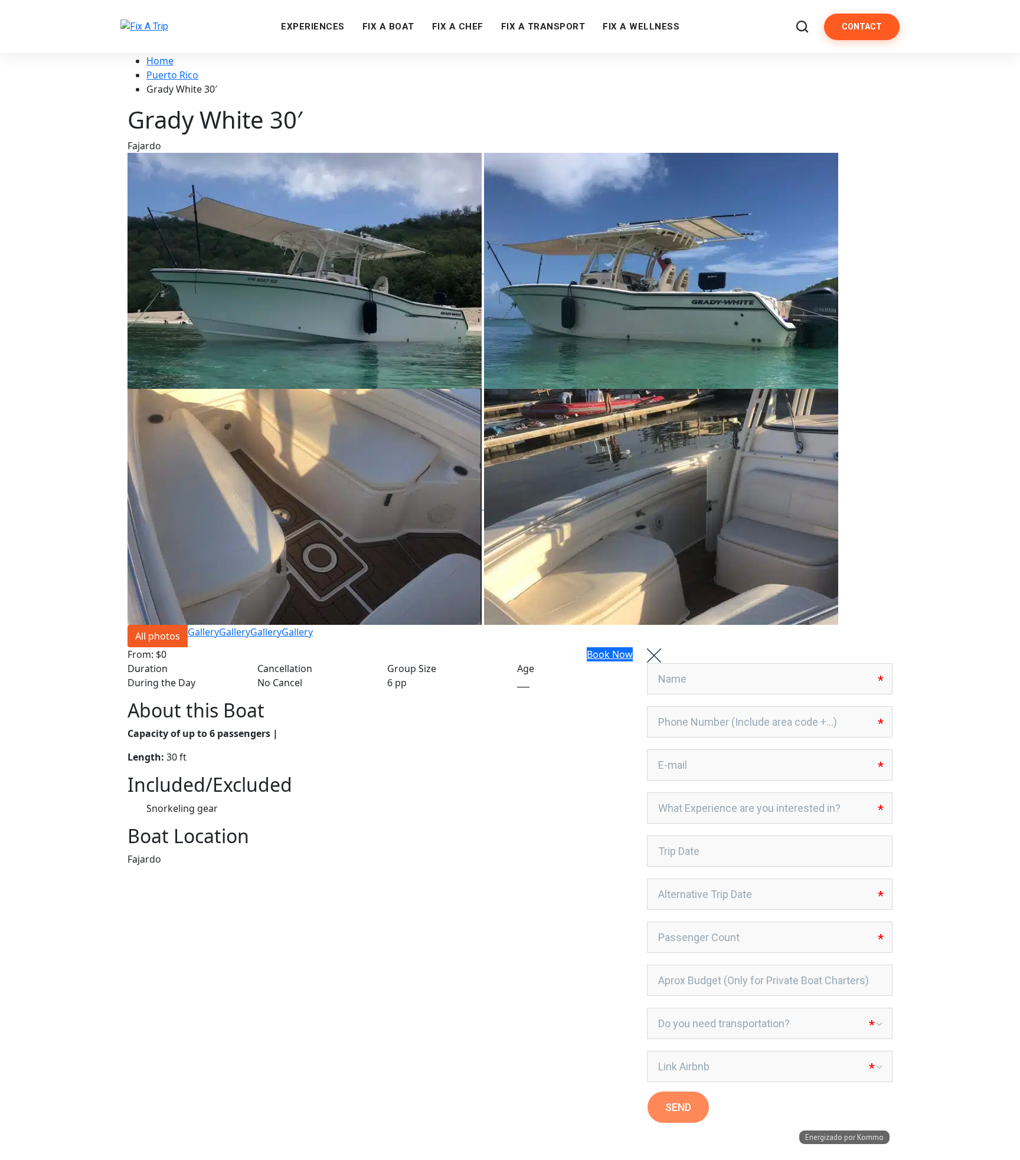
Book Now (610, 654)
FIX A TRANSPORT (543, 26)
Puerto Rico (172, 74)
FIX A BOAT (388, 26)
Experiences (313, 26)
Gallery (203, 631)
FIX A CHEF (457, 26)
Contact (862, 26)
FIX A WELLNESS (641, 26)
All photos (157, 636)
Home (160, 60)
